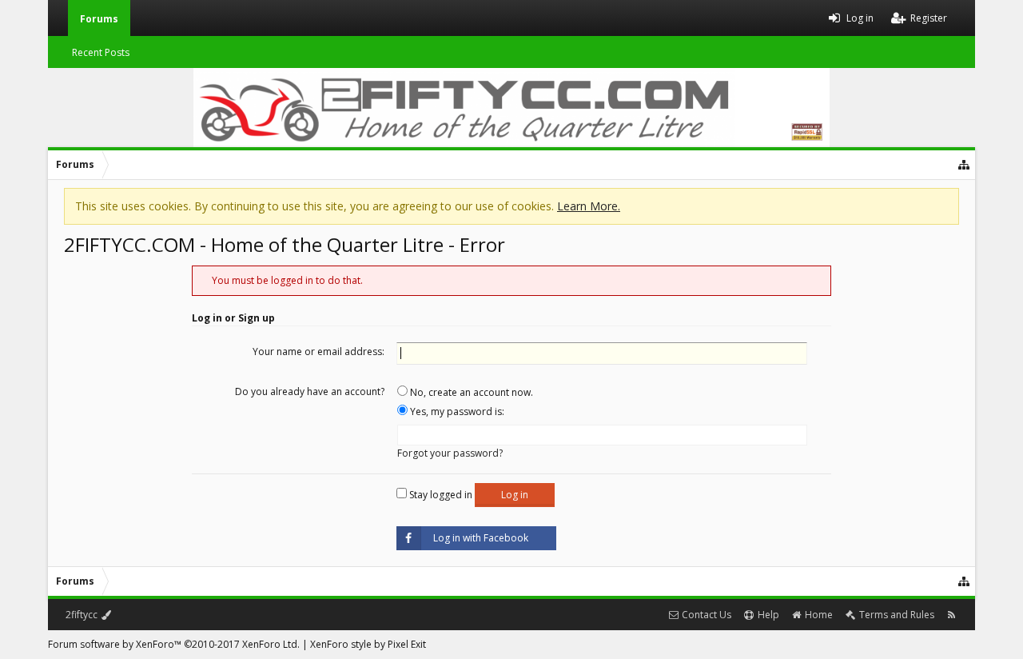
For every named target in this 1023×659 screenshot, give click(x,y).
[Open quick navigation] (964, 164)
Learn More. (588, 206)
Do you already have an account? (309, 391)
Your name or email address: (318, 351)
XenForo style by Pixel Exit (368, 644)
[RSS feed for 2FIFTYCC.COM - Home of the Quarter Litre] (951, 614)
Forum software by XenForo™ (174, 644)
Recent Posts (100, 52)
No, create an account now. (470, 392)
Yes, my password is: (456, 411)
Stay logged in (439, 494)
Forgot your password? (450, 453)
